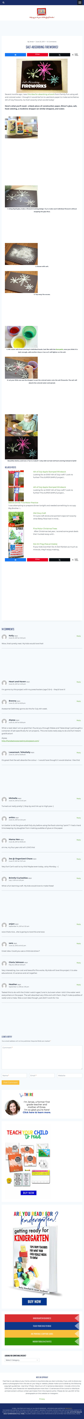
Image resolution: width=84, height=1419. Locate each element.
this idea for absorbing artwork (41, 94)
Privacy (42, 1399)
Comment (8, 1048)
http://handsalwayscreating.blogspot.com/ (20, 741)
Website (61, 1076)
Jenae (32, 41)
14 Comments (51, 41)
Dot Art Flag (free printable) (45, 544)
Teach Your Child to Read (42, 1326)
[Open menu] (79, 2)
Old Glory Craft (39, 513)
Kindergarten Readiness (42, 1318)
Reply (79, 636)
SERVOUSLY (68, 1408)
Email (33, 1076)
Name (6, 1076)
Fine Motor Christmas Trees (45, 529)
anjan (12, 924)
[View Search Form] (3, 2)
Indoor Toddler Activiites (42, 1341)
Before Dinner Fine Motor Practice (23, 503)
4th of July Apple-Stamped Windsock (49, 472)
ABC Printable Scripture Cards (42, 1333)
